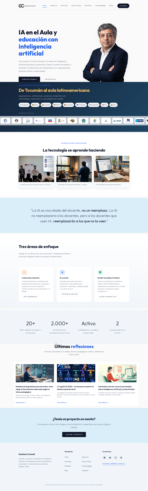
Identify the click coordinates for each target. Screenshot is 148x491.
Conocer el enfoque (69, 294)
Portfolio (88, 5)
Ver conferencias (30, 296)
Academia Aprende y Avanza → (114, 463)
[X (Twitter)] (121, 458)
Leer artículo (21, 403)
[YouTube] (110, 458)
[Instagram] (116, 458)
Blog (111, 5)
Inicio (44, 5)
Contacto (123, 6)
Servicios (64, 5)
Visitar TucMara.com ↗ (108, 296)
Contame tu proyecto (74, 434)
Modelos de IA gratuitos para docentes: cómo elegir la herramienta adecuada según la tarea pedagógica (34, 389)
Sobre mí (53, 5)
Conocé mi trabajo (29, 79)
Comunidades (100, 5)
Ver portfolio (50, 79)
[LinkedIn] (104, 458)
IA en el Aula (76, 5)
